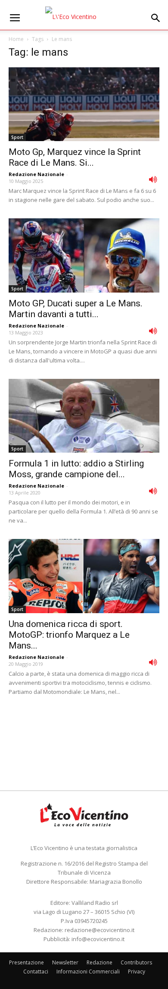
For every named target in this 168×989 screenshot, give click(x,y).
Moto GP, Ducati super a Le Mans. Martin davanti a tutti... (76, 308)
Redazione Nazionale (36, 174)
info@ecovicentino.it (98, 939)
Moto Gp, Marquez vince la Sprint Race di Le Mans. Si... (75, 157)
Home (16, 39)
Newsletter (65, 962)
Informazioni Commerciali (88, 971)
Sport (17, 137)
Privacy (136, 971)
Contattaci (35, 971)
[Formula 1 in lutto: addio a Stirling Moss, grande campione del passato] (84, 416)
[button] (156, 18)
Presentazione (26, 962)
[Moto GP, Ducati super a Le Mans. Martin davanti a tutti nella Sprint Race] (84, 255)
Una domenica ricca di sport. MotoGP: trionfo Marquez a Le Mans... (69, 635)
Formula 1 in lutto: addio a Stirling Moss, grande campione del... (76, 468)
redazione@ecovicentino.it (99, 930)
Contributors (136, 962)
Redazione (99, 962)
